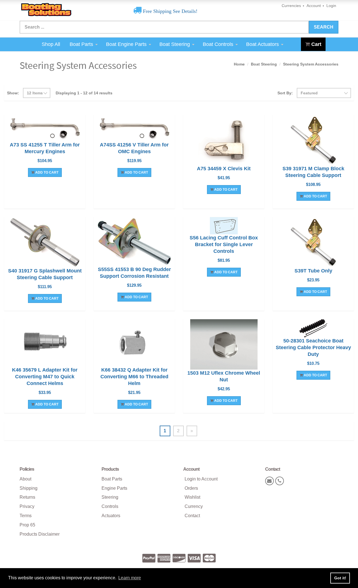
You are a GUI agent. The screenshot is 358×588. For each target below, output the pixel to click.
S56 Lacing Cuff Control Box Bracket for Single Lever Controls (224, 244)
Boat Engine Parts (126, 44)
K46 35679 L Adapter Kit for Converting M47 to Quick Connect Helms (44, 376)
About (25, 479)
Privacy (27, 506)
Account (314, 5)
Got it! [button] (340, 578)
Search (323, 27)
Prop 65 (27, 524)
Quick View (45, 129)
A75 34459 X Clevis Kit (224, 168)
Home (239, 64)
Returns (27, 497)
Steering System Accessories (310, 64)
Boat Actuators (262, 44)
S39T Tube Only (313, 271)
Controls (110, 506)
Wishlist (192, 497)
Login (331, 5)
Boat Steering (174, 44)
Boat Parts (81, 44)
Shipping (28, 488)
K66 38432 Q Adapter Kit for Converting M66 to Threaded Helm (134, 376)
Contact (192, 515)
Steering (110, 497)
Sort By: (285, 93)
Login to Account (201, 479)
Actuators (111, 515)
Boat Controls (218, 44)
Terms (26, 515)
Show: (13, 93)
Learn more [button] (129, 577)
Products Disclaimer (40, 534)
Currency (194, 506)
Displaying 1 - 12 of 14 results (84, 93)
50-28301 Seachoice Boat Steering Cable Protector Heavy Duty (313, 347)
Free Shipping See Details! (169, 11)
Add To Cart (46, 172)
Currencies (291, 5)
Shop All (51, 44)
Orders (191, 488)
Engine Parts (114, 488)
